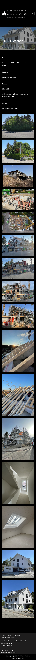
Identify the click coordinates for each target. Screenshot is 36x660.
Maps (9, 635)
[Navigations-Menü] (32, 13)
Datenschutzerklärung (8, 637)
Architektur (17, 635)
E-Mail (3, 635)
